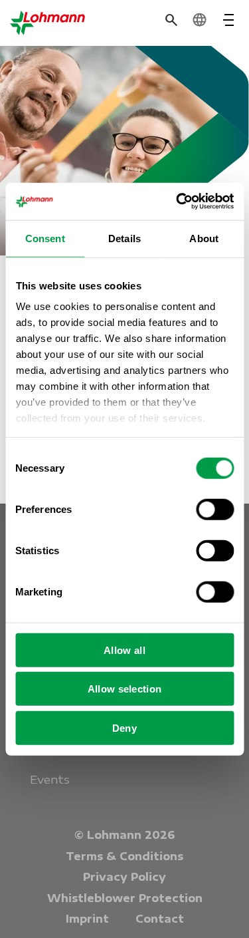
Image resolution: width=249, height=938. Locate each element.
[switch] (215, 509)
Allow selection (125, 689)
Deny (124, 727)
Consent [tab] (45, 237)
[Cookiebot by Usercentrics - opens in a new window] (177, 201)
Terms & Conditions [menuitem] (124, 856)
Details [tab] (124, 237)
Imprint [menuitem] (87, 918)
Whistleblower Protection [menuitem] (125, 898)
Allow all (124, 649)
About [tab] (203, 237)
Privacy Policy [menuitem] (124, 876)
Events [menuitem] (50, 779)
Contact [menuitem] (159, 918)
